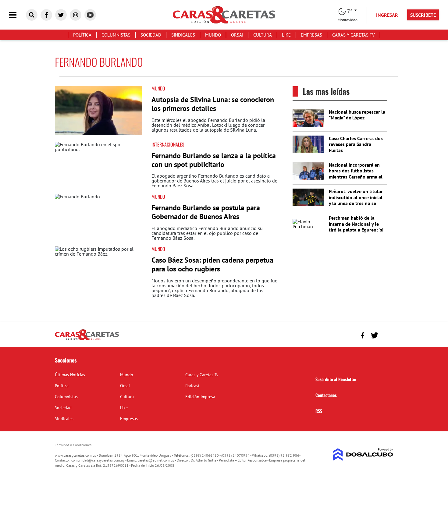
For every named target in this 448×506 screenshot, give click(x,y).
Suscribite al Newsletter (335, 379)
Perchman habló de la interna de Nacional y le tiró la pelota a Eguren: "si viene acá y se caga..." (356, 227)
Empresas (311, 35)
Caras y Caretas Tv (353, 35)
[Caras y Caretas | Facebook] (46, 15)
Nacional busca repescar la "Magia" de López (357, 115)
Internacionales (167, 144)
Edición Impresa (200, 396)
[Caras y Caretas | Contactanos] (386, 334)
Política (82, 35)
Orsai (237, 35)
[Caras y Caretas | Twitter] (61, 15)
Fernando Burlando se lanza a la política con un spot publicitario (213, 160)
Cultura (262, 35)
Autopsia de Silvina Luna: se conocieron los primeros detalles (212, 104)
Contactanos (326, 395)
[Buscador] (31, 15)
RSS (318, 411)
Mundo (213, 35)
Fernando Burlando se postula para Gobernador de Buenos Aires (205, 212)
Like (286, 35)
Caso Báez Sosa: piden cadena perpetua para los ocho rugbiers (212, 264)
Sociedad (150, 35)
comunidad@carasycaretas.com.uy (98, 460)
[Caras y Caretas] (87, 340)
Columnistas (115, 35)
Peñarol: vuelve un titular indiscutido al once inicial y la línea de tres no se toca (356, 200)
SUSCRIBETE (423, 15)
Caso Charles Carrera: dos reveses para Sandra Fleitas (356, 144)
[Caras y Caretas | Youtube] (90, 15)
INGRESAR (387, 15)
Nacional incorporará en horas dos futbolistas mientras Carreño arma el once (355, 174)
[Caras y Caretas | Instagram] (75, 15)
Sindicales (183, 35)
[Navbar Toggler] (17, 15)
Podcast (192, 385)
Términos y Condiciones (73, 445)
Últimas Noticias (70, 374)
